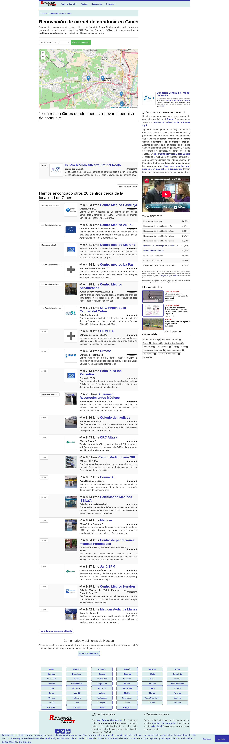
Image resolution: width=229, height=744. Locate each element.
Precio (170, 119)
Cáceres (127, 674)
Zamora (102, 707)
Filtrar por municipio (80, 42)
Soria (76, 703)
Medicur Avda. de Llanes (118, 609)
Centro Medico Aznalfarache (101, 286)
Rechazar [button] (206, 739)
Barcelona (76, 674)
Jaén (51, 688)
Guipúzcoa (102, 683)
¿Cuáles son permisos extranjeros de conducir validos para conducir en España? (176, 311)
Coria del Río (149, 347)
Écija (176, 347)
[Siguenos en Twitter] (62, 732)
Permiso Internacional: (153, 251)
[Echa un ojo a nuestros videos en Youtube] (68, 732)
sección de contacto (163, 723)
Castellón (51, 679)
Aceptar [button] (221, 739)
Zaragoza (127, 707)
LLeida (177, 688)
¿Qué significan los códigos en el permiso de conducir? (176, 296)
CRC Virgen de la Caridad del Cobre (103, 309)
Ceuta (76, 679)
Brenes (146, 343)
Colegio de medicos (115, 417)
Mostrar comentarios (88, 653)
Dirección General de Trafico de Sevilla (173, 94)
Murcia (152, 693)
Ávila (177, 669)
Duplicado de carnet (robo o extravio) (160, 246)
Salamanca (127, 698)
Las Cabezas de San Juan (153, 350)
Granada (51, 683)
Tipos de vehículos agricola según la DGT (177, 322)
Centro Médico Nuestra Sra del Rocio (93, 165)
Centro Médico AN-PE (116, 225)
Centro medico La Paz (116, 264)
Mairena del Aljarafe (175, 350)
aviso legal (156, 726)
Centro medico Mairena (117, 244)
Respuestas (96, 4)
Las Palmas (127, 688)
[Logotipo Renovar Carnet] (62, 720)
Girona (177, 679)
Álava (51, 669)
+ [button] (43, 52)
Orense (51, 698)
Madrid (77, 693)
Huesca (152, 683)
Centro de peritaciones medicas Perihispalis (107, 541)
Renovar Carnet (68, 4)
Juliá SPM (107, 566)
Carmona (157, 343)
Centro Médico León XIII (116, 457)
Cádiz (152, 674)
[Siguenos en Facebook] (57, 732)
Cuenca (152, 679)
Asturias (152, 669)
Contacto (110, 4)
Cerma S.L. (108, 477)
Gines (184, 347)
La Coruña (77, 688)
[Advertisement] (89, 141)
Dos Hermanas (163, 347)
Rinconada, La (149, 354)
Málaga (102, 693)
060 (163, 106)
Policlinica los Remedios (101, 372)
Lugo (51, 693)
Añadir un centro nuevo (127, 186)
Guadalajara (76, 683)
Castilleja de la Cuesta (174, 343)
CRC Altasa (108, 437)
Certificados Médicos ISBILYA (106, 498)
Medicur (106, 520)
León (152, 688)
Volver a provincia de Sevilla (56, 631)
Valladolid (51, 707)
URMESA (107, 331)
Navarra (177, 693)
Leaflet (113, 107)
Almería (127, 669)
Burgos (102, 674)
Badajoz (51, 674)
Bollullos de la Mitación (171, 340)
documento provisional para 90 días (172, 154)
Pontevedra (102, 698)
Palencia (77, 698)
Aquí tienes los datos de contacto (178, 100)
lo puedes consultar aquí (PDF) (169, 275)
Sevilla (147, 358)
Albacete (77, 669)
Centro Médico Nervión (117, 586)
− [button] (43, 56)
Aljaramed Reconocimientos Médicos (100, 395)
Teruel (127, 703)
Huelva (127, 683)
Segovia (177, 698)
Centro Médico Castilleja (118, 205)
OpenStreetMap (124, 107)
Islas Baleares (177, 683)
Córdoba (127, 679)
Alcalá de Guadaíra (151, 340)
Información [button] (25, 742)
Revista (84, 4)
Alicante (102, 669)
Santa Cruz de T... (152, 698)
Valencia (177, 703)
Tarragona (102, 703)
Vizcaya (76, 707)
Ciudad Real (101, 679)
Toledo (152, 703)
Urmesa (105, 351)
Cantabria (177, 674)
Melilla (127, 693)
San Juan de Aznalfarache (168, 354)
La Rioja (102, 688)
